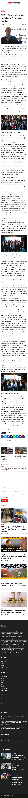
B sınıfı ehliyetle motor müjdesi (18, 766)
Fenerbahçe (15, 633)
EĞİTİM (2, 680)
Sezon (7, 644)
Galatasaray (13, 636)
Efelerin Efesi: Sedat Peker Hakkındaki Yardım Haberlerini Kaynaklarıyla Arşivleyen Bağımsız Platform (14, 721)
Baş (21, 631)
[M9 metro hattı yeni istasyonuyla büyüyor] (6, 756)
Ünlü (22, 649)
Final (3, 636)
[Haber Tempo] (14, 2)
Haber (4, 24)
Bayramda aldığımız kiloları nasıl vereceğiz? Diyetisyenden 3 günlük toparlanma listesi (13, 611)
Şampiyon (18, 652)
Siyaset (7, 8)
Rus (20, 641)
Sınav (24, 644)
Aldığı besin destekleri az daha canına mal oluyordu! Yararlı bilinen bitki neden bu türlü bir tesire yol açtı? (13, 556)
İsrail (10, 652)
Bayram (17, 631)
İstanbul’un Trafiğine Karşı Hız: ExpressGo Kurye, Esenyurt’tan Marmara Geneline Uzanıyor (12, 727)
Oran (7, 641)
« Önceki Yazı (9, 441)
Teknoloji (3, 700)
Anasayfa (3, 8)
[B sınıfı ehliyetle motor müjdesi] (6, 766)
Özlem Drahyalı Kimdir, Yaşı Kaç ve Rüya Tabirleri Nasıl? (14, 716)
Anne (6, 631)
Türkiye (3, 649)
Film (21, 633)
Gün (11, 639)
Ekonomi (3, 682)
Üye (2, 652)
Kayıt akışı (3, 663)
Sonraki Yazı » (18, 441)
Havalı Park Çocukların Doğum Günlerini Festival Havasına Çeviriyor (12, 733)
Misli (3, 641)
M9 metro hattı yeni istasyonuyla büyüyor (18, 756)
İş (13, 652)
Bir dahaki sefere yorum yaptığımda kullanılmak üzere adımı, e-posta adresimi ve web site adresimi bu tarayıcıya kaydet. (14, 496)
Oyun (11, 641)
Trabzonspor (13, 647)
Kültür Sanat (4, 688)
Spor (2, 698)
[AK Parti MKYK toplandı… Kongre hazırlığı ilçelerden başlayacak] (7, 450)
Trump (19, 647)
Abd (3, 631)
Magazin (3, 692)
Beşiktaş (4, 633)
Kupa (15, 639)
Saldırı (3, 644)
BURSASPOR (4, 676)
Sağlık (2, 694)
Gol (7, 639)
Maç (22, 639)
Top (7, 647)
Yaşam (2, 702)
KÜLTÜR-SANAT (5, 690)
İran (6, 652)
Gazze (3, 639)
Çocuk (17, 649)
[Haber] (2, 25)
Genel (2, 684)
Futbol (7, 636)
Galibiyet (20, 636)
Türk (24, 647)
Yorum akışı (3, 665)
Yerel (2, 704)
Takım (3, 647)
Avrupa (11, 631)
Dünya (2, 678)
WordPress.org (4, 667)
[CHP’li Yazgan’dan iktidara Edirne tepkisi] (21, 450)
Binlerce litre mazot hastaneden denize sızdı (11, 739)
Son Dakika (8, 432)
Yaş (13, 649)
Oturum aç (3, 661)
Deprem (9, 633)
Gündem (3, 686)
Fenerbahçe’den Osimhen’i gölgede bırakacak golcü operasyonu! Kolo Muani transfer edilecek (19, 779)
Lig (18, 639)
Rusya (24, 641)
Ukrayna (9, 649)
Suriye (19, 644)
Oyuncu (16, 641)
